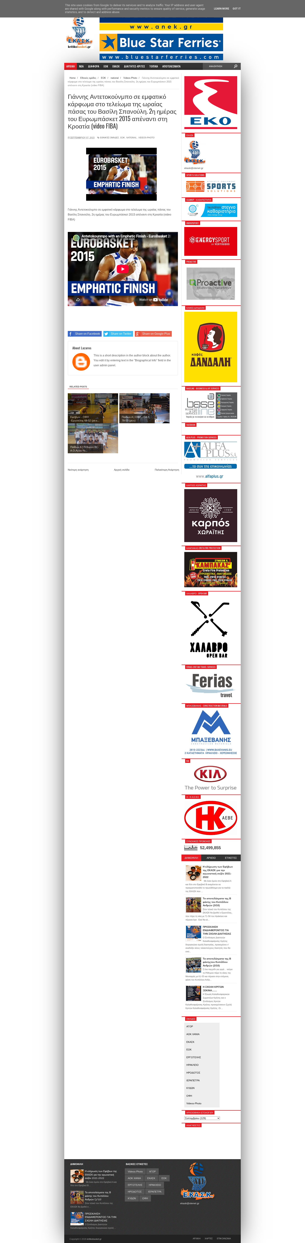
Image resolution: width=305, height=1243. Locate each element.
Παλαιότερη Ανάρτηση (167, 469)
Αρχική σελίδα (121, 469)
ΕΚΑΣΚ (190, 1042)
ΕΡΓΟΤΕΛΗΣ (193, 1057)
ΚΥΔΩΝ (190, 1088)
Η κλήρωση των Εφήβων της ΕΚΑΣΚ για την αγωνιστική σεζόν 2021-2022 (101, 1174)
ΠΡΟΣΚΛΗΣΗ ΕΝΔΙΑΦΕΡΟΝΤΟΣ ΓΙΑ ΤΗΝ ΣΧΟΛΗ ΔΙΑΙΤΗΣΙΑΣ (100, 1217)
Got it (237, 8)
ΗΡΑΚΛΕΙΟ (192, 1064)
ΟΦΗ (189, 1095)
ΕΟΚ (122, 137)
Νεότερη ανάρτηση (78, 469)
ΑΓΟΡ (189, 1026)
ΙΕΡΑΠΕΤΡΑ (193, 1080)
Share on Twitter (121, 333)
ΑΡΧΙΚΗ (197, 1238)
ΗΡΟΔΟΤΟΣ (193, 1072)
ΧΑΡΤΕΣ (209, 1238)
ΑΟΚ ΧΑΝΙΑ (192, 1034)
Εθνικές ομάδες (109, 137)
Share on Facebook (87, 333)
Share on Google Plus (156, 333)
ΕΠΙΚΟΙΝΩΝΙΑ (224, 1238)
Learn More (221, 8)
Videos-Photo (146, 137)
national (131, 137)
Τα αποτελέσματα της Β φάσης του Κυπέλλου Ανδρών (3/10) (98, 1196)
